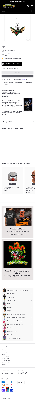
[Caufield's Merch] (18, 217)
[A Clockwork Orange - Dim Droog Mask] (12, 180)
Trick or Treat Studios (20, 163)
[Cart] (28, 6)
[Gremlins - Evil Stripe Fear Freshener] (12, 145)
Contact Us (5, 352)
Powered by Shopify (7, 398)
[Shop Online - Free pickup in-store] (18, 254)
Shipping (4, 68)
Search (3, 354)
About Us (4, 350)
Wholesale (4, 364)
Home (3, 42)
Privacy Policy (5, 356)
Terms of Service (6, 362)
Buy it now (18, 76)
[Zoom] (28, 38)
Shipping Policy (6, 360)
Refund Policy (5, 358)
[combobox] (17, 11)
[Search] (31, 11)
